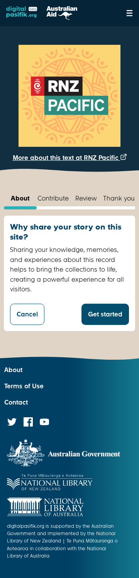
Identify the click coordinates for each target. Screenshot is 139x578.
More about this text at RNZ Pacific (66, 158)
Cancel (27, 314)
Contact (16, 402)
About (13, 370)
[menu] (129, 13)
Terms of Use (24, 386)
